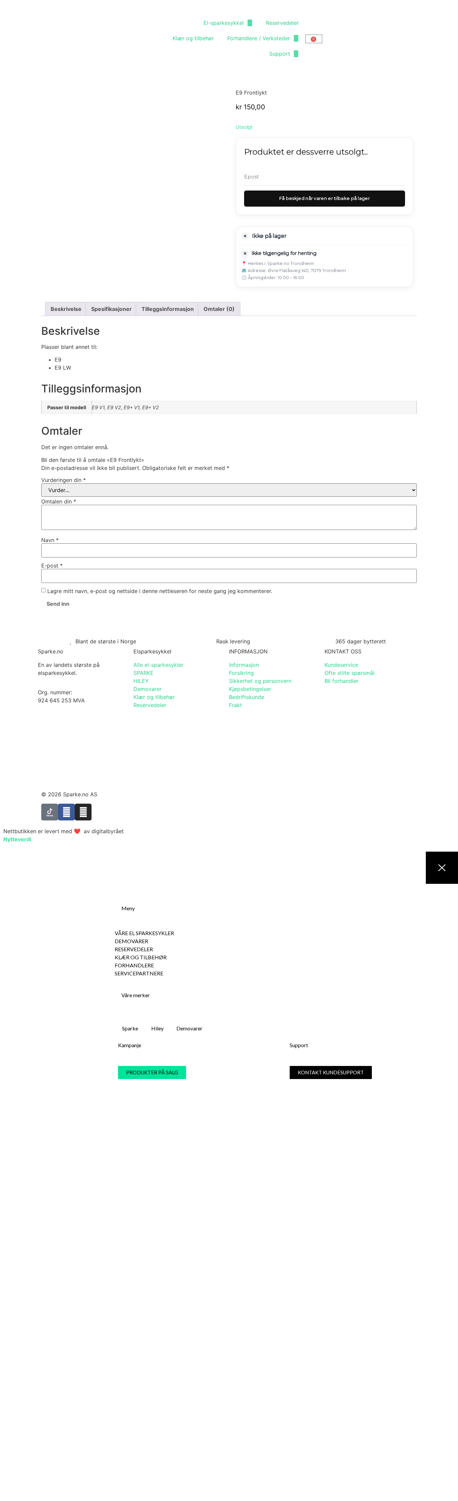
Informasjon (244, 664)
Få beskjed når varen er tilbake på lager (324, 198)
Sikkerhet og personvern (260, 681)
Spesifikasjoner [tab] (111, 309)
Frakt (235, 705)
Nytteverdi (17, 839)
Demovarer (147, 689)
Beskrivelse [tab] (66, 309)
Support (279, 53)
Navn (50, 540)
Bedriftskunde (246, 697)
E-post (52, 565)
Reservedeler (282, 22)
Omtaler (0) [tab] (219, 309)
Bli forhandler (341, 681)
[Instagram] (83, 812)
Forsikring (241, 672)
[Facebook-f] (66, 812)
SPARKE (143, 672)
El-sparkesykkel (224, 22)
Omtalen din (58, 501)
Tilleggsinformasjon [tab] (167, 309)
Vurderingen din (63, 480)
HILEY (141, 681)
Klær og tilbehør (193, 38)
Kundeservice (341, 664)
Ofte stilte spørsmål (350, 672)
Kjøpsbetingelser (250, 689)
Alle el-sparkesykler (158, 664)
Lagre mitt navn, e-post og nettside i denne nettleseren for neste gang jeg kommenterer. (159, 591)
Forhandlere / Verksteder (258, 38)
